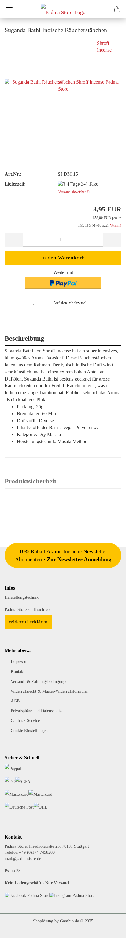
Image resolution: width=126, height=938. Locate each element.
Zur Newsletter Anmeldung (79, 559)
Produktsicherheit (30, 481)
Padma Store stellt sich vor (28, 609)
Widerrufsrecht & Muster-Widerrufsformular (49, 691)
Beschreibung (24, 338)
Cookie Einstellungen (29, 730)
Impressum (20, 661)
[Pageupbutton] (109, 928)
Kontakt (17, 671)
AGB (15, 701)
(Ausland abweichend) (74, 191)
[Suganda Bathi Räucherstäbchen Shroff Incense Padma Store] (63, 85)
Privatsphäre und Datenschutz (36, 711)
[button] (14, 240)
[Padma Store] (63, 9)
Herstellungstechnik (22, 597)
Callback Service (25, 720)
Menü (9, 9)
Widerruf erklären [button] (28, 621)
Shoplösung (43, 921)
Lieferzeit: (15, 183)
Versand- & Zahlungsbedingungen (40, 681)
